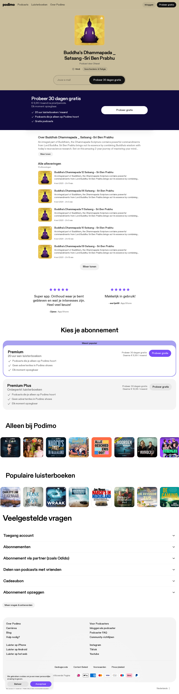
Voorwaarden (99, 667)
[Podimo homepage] (9, 5)
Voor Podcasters (99, 623)
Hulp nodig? (13, 637)
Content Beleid (80, 667)
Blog (8, 632)
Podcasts (22, 4)
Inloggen (149, 4)
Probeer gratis (166, 4)
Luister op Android (16, 649)
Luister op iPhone (16, 645)
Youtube (94, 654)
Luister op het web (16, 654)
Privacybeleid (118, 667)
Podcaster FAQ (98, 632)
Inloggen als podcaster (103, 628)
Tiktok (93, 649)
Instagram (95, 645)
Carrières (11, 628)
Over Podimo (57, 4)
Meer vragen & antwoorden (18, 605)
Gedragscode (61, 667)
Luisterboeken (39, 4)
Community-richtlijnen (102, 637)
